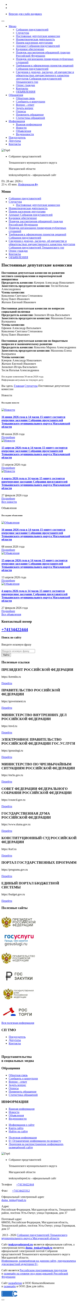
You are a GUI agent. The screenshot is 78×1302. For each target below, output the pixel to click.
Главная (19, 385)
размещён (10, 1286)
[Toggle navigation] (2, 21)
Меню (12, 26)
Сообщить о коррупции (30, 101)
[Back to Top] (2, 1299)
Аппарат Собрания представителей (38, 45)
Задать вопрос (24, 108)
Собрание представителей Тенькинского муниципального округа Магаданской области (34, 1236)
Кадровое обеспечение (30, 49)
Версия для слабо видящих (25, 13)
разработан (15, 1283)
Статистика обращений (30, 117)
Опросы (21, 111)
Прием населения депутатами (34, 42)
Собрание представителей (32, 29)
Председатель (17, 137)
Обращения (16, 95)
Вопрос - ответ (25, 104)
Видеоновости (25, 134)
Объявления (23, 131)
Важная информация (29, 124)
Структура (22, 32)
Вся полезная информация (17, 1022)
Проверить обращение (30, 114)
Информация (17, 121)
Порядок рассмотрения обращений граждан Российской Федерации (43, 54)
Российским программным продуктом (43, 1270)
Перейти (6, 683)
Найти (6, 655)
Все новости (9, 501)
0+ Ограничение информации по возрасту (35, 1140)
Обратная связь (25, 98)
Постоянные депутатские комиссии (38, 36)
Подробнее (8, 437)
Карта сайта (16, 1128)
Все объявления (11, 614)
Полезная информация (23, 1137)
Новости (21, 127)
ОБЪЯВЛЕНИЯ (25, 91)
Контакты (22, 88)
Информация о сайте (21, 1124)
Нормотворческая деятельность (35, 39)
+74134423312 (21, 1190)
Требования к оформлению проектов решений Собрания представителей (44, 67)
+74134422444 (14, 629)
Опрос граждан (25, 85)
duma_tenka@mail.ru (13, 1200)
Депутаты (15, 140)
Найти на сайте (18, 1131)
